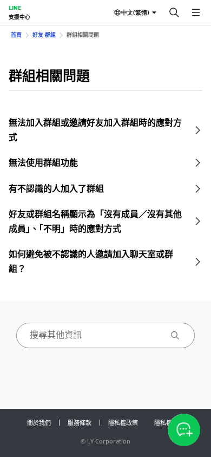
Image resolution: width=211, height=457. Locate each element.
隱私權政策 (123, 423)
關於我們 (39, 423)
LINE (15, 7)
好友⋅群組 (44, 34)
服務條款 (79, 423)
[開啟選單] (196, 12)
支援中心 (19, 17)
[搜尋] (174, 12)
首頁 (16, 34)
